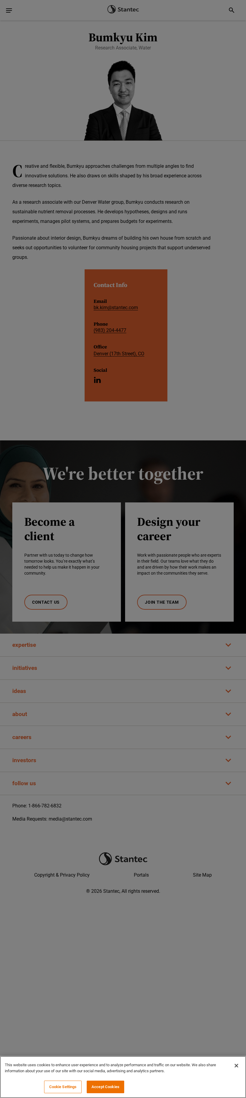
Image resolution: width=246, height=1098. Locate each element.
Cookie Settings (63, 1087)
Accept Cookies (105, 1087)
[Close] (236, 1065)
